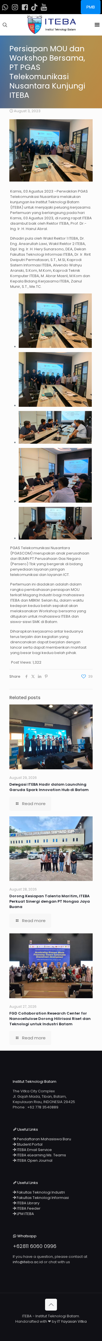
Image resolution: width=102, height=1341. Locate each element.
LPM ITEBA (25, 1213)
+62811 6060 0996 (34, 1246)
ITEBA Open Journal (34, 1160)
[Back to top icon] (51, 1305)
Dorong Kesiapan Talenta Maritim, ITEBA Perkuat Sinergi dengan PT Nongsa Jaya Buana (49, 901)
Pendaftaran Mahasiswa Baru (43, 1139)
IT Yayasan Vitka (72, 1321)
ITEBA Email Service (34, 1149)
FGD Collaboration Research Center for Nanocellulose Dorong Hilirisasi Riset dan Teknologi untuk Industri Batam (50, 1019)
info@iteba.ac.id (28, 1262)
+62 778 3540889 (42, 1107)
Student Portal (29, 1144)
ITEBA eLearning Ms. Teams (41, 1155)
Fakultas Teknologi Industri (40, 1192)
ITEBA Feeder (28, 1208)
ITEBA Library (27, 1203)
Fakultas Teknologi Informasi (42, 1197)
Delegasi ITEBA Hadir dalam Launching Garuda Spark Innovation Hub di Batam (49, 787)
